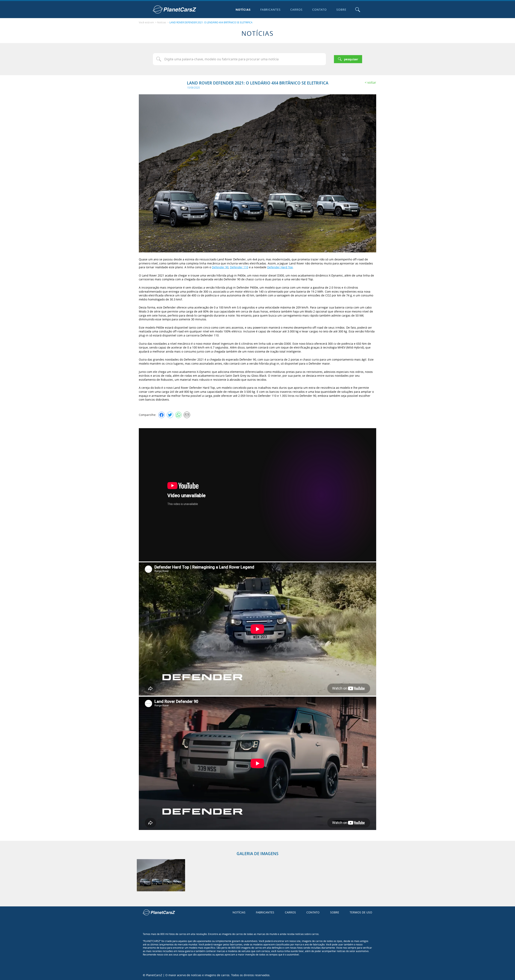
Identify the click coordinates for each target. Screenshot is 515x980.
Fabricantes (270, 9)
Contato (319, 9)
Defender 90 (220, 267)
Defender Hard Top (280, 267)
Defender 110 (239, 267)
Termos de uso (361, 912)
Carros (296, 9)
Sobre (341, 9)
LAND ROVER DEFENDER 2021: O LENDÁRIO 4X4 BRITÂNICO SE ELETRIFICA (210, 22)
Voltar (371, 82)
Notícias (243, 9)
